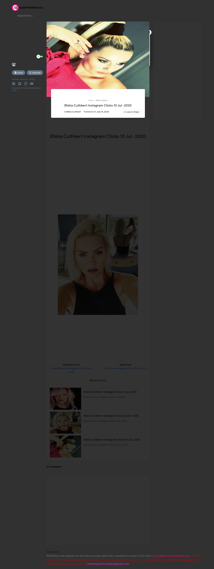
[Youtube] (32, 84)
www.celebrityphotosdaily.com (171, 556)
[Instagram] (26, 84)
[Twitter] (20, 84)
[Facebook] (14, 84)
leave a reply (132, 112)
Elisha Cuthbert (73, 111)
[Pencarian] (14, 16)
